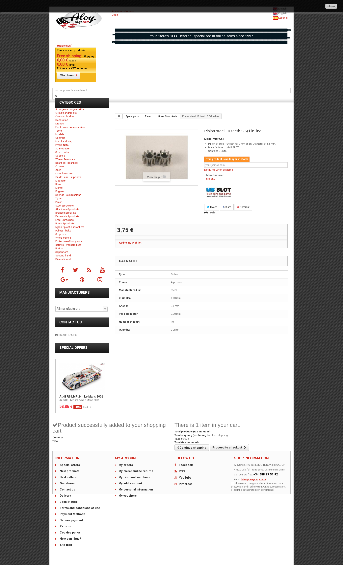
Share (227, 207)
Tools (58, 130)
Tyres (58, 198)
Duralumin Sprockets (67, 216)
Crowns (59, 166)
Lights (59, 187)
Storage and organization (70, 109)
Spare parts (62, 152)
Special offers (73, 347)
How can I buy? (70, 538)
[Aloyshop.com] (82, 19)
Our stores (67, 483)
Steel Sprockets (64, 205)
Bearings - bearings (66, 162)
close (331, 6)
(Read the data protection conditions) (252, 489)
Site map (65, 545)
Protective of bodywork (68, 241)
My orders (126, 465)
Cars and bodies (64, 116)
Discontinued (63, 259)
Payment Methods (72, 514)
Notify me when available (218, 169)
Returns (65, 526)
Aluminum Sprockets (67, 209)
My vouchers (128, 495)
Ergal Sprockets (64, 219)
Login (115, 14)
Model (208, 138)
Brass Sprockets (64, 223)
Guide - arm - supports (68, 177)
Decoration (61, 120)
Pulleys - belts (63, 230)
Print (213, 212)
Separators (61, 251)
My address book (131, 483)
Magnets (60, 180)
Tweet (213, 207)
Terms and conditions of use (79, 508)
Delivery (65, 495)
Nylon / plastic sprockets (69, 227)
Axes (58, 169)
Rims (58, 184)
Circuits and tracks (66, 112)
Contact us (70, 322)
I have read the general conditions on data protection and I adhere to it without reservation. (258, 485)
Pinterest (244, 207)
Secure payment (71, 520)
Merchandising (63, 141)
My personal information (136, 489)
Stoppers (60, 234)
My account (126, 458)
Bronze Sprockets (65, 212)
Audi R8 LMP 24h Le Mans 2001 (81, 396)
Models (59, 134)
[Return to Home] (119, 116)
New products (69, 471)
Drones (59, 123)
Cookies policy (70, 532)
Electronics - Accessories (70, 127)
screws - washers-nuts (68, 244)
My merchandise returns (136, 471)
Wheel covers (63, 237)
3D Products (62, 148)
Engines (60, 191)
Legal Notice (68, 502)
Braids (59, 248)
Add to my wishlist (130, 242)
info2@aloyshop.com (253, 479)
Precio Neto (62, 144)
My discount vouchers (134, 477)
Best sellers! (68, 477)
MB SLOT (211, 178)
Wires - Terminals (65, 159)
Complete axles (64, 173)
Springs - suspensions (68, 194)
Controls (60, 137)
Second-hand (63, 255)
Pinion (58, 202)
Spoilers (60, 155)
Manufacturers (74, 292)
